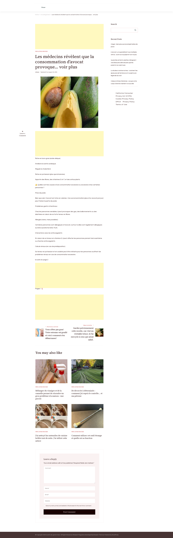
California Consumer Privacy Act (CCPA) (124, 94)
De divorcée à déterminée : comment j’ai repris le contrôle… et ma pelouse (86, 393)
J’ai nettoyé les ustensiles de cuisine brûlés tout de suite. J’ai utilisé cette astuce (51, 438)
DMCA (118, 102)
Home (43, 7)
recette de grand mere (53, 534)
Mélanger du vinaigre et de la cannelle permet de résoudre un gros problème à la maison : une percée (49, 394)
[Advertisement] (69, 36)
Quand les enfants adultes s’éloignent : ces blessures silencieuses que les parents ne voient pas (124, 62)
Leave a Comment (22, 134)
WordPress (115, 534)
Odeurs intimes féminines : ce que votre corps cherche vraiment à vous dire (124, 82)
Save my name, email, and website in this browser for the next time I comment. (69, 505)
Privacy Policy (129, 102)
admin (37, 72)
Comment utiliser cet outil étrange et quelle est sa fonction (86, 436)
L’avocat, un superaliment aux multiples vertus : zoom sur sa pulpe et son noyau (124, 53)
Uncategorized (41, 51)
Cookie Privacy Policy (125, 99)
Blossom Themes (99, 534)
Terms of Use (121, 104)
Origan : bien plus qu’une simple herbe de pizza (124, 45)
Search (114, 24)
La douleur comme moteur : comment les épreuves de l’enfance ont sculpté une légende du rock (124, 73)
